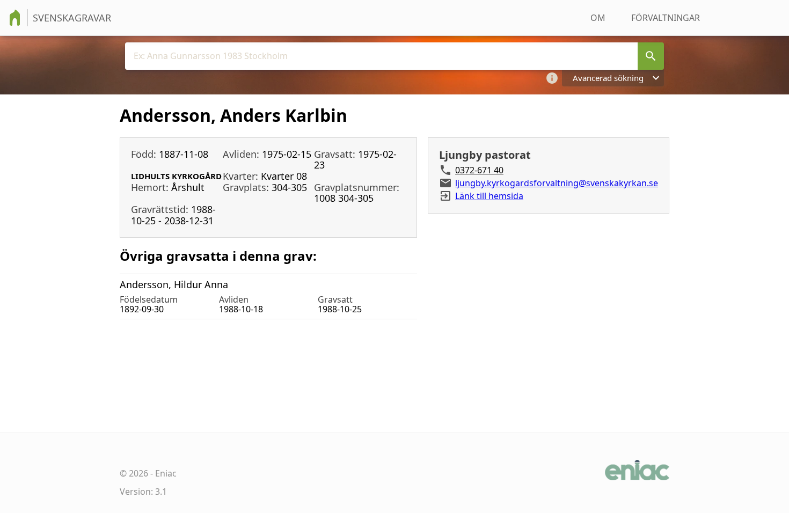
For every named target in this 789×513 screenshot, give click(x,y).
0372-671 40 (479, 170)
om (597, 18)
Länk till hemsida (489, 196)
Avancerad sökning (608, 77)
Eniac (166, 473)
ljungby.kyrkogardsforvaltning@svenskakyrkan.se (556, 183)
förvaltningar (665, 18)
